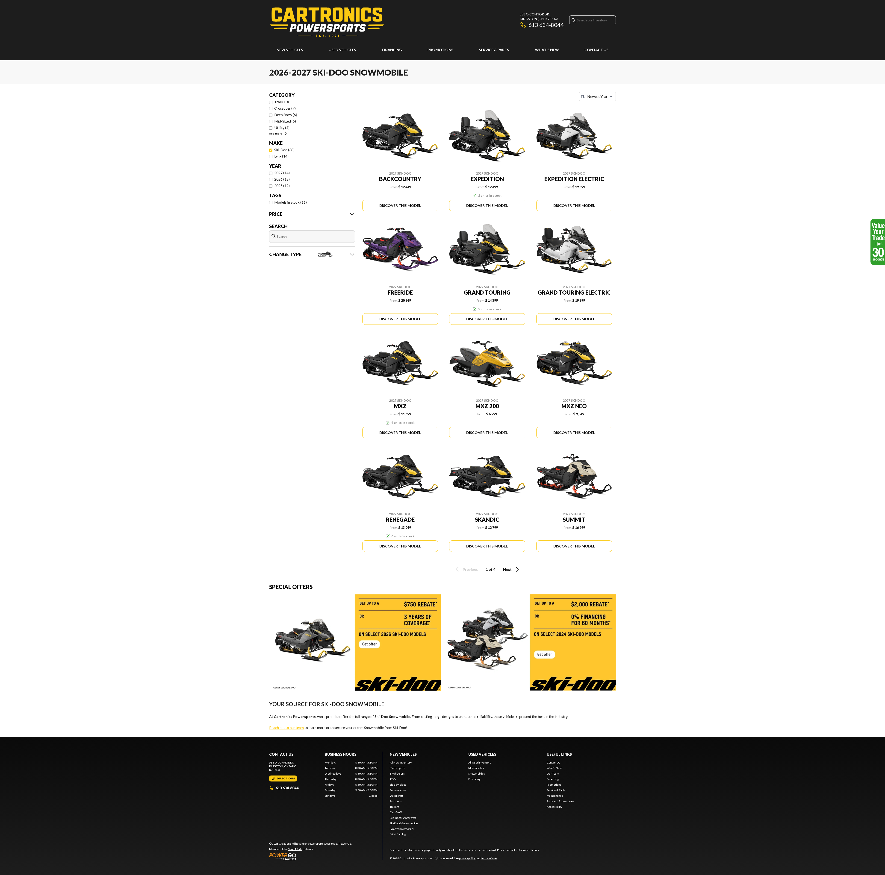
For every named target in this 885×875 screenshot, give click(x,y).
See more (276, 133)
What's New (547, 49)
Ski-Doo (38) (284, 149)
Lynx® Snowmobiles (402, 829)
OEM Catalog (398, 834)
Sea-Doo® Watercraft (403, 817)
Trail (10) (281, 101)
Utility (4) (281, 127)
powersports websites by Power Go (329, 843)
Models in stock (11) (290, 202)
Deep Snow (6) (285, 114)
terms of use (489, 858)
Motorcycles (397, 768)
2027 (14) (282, 172)
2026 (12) (282, 179)
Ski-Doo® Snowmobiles (404, 823)
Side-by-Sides (398, 784)
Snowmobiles (398, 790)
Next (507, 569)
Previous (470, 569)
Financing (392, 49)
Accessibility (554, 806)
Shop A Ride (295, 849)
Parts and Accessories (560, 801)
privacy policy (467, 858)
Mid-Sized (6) (285, 121)
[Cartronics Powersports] (326, 22)
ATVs (393, 779)
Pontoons (396, 801)
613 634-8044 (546, 24)
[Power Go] (310, 856)
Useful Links (559, 754)
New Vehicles (290, 49)
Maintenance (555, 795)
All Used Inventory (479, 762)
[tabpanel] (351, 779)
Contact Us (596, 49)
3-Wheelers (397, 773)
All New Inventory (401, 762)
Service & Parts (494, 49)
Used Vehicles (342, 49)
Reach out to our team (286, 727)
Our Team (553, 773)
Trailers (394, 806)
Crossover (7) (285, 108)
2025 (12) (282, 185)
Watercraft (396, 795)
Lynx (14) (281, 156)
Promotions (440, 49)
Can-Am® (396, 812)
